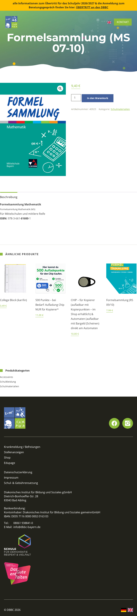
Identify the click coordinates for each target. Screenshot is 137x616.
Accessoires (6, 377)
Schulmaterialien (120, 109)
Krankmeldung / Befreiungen (22, 447)
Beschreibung (8, 197)
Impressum (11, 477)
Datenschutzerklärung (18, 472)
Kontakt (123, 22)
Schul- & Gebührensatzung (21, 483)
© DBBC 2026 (12, 610)
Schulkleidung (8, 381)
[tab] (8, 196)
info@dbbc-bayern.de (26, 527)
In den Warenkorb (97, 98)
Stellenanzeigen (14, 452)
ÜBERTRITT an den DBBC (92, 7)
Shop (7, 457)
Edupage (9, 463)
